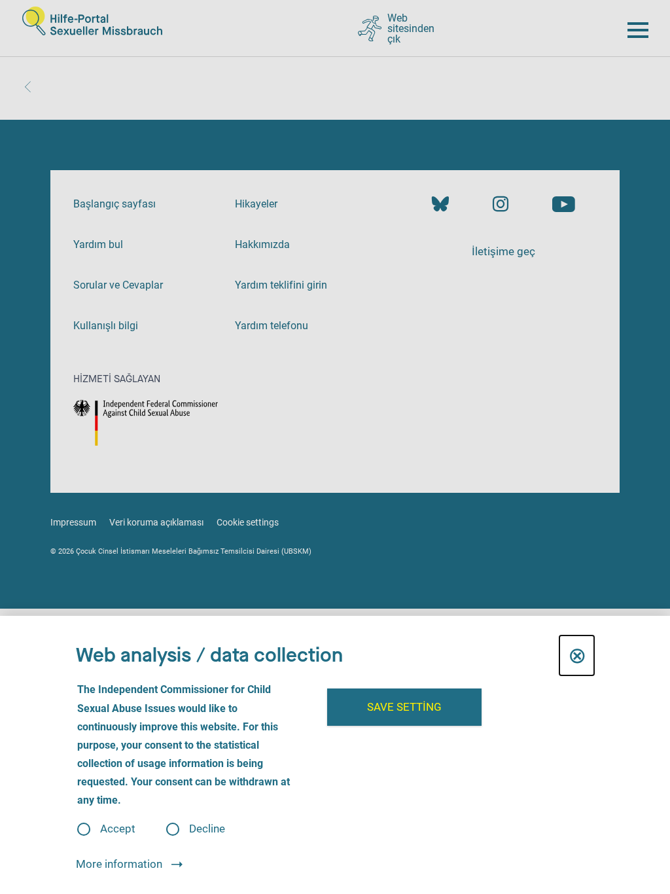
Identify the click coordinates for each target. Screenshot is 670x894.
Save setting (404, 706)
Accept (117, 828)
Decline (207, 828)
